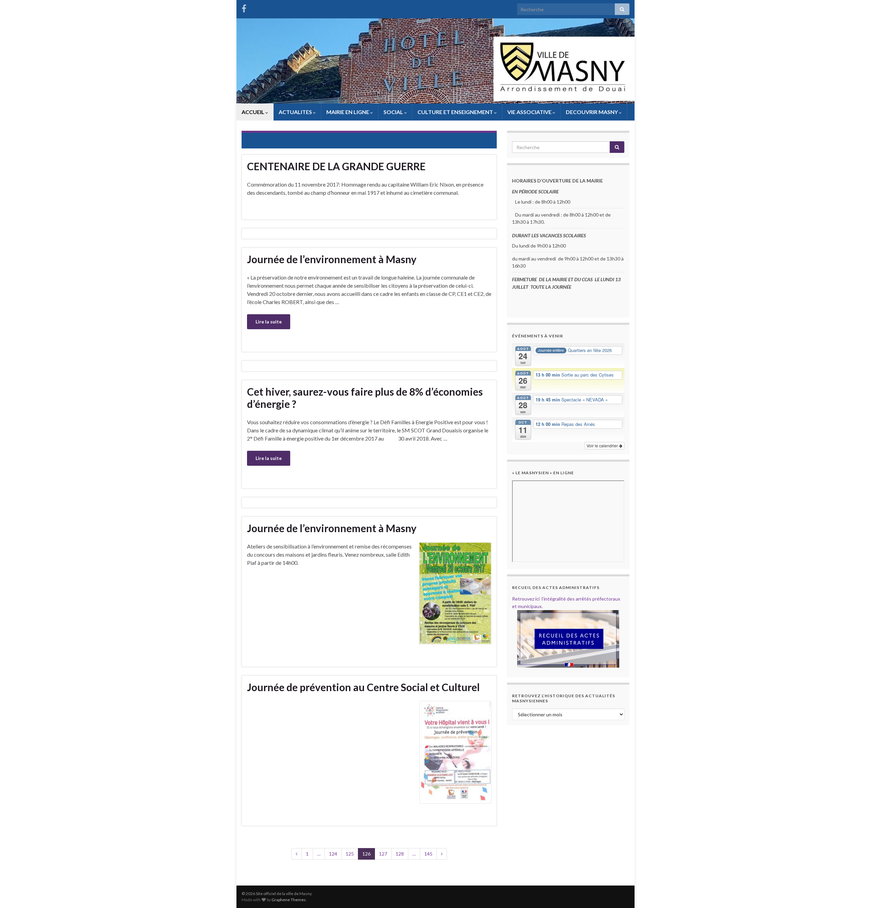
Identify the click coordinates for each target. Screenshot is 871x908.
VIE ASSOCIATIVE (530, 112)
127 (383, 854)
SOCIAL (393, 112)
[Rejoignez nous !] (244, 7)
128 (400, 854)
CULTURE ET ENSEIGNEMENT (455, 112)
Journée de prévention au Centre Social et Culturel (363, 687)
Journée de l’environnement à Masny (331, 259)
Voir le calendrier (603, 445)
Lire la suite (269, 321)
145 (428, 854)
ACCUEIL (253, 112)
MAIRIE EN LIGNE (348, 112)
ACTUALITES (296, 112)
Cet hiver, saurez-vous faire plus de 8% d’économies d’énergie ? (365, 397)
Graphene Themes (289, 899)
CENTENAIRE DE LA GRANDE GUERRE (336, 166)
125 (350, 854)
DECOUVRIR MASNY (592, 112)
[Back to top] (855, 892)
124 (333, 854)
